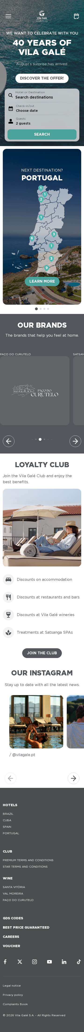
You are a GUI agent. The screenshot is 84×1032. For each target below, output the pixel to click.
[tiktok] (79, 961)
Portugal (11, 833)
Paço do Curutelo (18, 900)
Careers (11, 937)
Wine (8, 878)
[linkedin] (64, 961)
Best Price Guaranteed (26, 927)
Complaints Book (15, 1004)
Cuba (7, 820)
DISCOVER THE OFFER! (42, 78)
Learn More (42, 281)
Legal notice (12, 985)
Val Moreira (13, 893)
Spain (7, 826)
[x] (20, 961)
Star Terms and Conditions (25, 866)
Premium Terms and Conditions (28, 860)
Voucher (11, 946)
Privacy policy (13, 995)
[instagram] (34, 961)
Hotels (10, 805)
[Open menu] (8, 16)
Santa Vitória (14, 887)
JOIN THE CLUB (42, 653)
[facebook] (5, 961)
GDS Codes (13, 918)
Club (7, 851)
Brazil (8, 813)
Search (42, 134)
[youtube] (49, 961)
